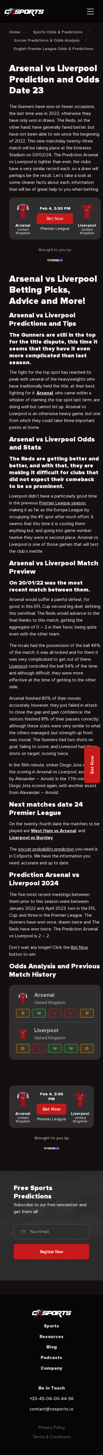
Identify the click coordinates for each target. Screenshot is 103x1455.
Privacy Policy (51, 1427)
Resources (51, 1337)
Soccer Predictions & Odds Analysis (47, 40)
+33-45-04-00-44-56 (51, 1399)
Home (14, 32)
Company (51, 1368)
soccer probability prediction (46, 849)
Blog (51, 1347)
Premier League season (62, 503)
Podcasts (51, 1357)
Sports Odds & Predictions (57, 32)
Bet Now (55, 218)
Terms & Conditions (51, 1437)
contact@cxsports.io (51, 1409)
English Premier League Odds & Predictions (53, 48)
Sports (51, 1326)
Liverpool (18, 666)
